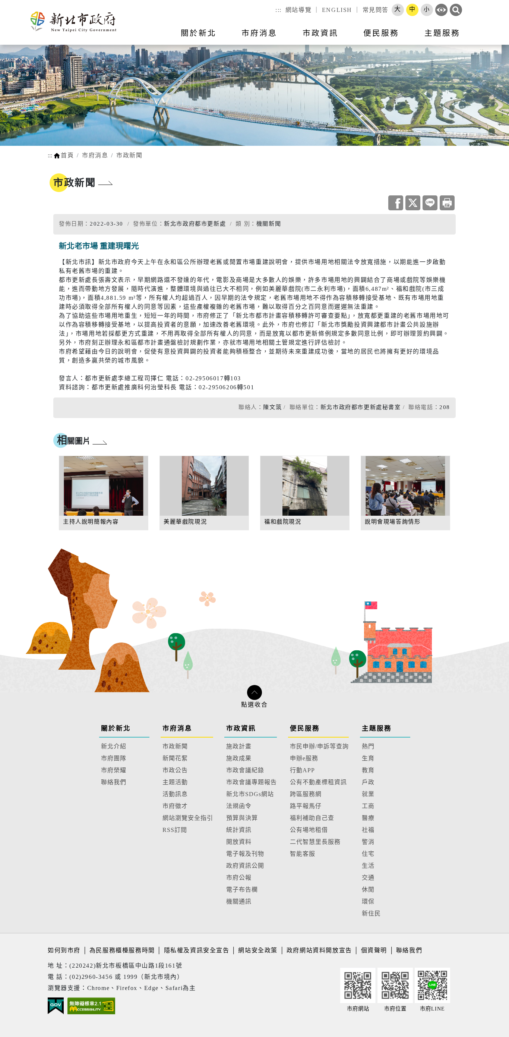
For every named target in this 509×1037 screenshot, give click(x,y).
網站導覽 (298, 10)
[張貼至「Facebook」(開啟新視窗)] (395, 202)
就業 (368, 794)
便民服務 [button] (381, 33)
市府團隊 (113, 758)
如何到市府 (65, 950)
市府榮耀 (113, 770)
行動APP (302, 770)
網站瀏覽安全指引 (187, 818)
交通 (368, 877)
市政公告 (175, 770)
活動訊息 (175, 794)
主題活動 (175, 782)
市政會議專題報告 (251, 782)
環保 (368, 901)
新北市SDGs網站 (250, 794)
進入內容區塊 (19, 4)
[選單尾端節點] (491, 37)
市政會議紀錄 (245, 770)
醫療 (368, 818)
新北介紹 (113, 746)
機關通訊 (239, 901)
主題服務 (377, 728)
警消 (368, 842)
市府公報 (239, 877)
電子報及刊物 (245, 854)
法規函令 (239, 806)
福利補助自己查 (312, 818)
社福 (368, 830)
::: (278, 10)
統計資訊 (239, 830)
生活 (368, 865)
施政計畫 (239, 746)
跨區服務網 (306, 794)
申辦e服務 (304, 758)
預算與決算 (242, 818)
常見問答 (376, 10)
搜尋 (456, 10)
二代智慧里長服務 (315, 842)
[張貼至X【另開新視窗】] (412, 202)
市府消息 (95, 155)
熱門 (368, 746)
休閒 (368, 889)
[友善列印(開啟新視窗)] (447, 202)
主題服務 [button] (442, 33)
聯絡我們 (113, 782)
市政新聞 (129, 155)
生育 (368, 758)
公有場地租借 (309, 830)
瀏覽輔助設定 (441, 10)
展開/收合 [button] (254, 692)
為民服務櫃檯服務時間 (122, 950)
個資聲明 (374, 950)
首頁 (67, 155)
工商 (368, 806)
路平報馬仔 (306, 806)
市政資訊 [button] (320, 33)
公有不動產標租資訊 (318, 782)
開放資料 (239, 842)
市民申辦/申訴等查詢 (319, 746)
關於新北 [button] (198, 33)
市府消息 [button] (259, 33)
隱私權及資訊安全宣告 (197, 950)
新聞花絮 (175, 758)
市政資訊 (241, 728)
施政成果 (239, 758)
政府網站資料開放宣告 (319, 950)
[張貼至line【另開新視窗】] (430, 202)
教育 (368, 770)
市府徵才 (175, 806)
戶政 (368, 782)
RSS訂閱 (174, 830)
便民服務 (305, 728)
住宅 (368, 854)
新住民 (371, 913)
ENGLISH (337, 10)
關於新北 (116, 728)
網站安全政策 (258, 950)
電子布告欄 (242, 889)
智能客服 (302, 854)
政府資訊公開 (245, 865)
